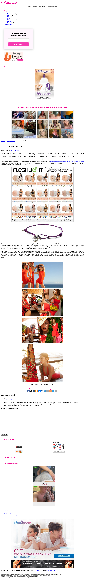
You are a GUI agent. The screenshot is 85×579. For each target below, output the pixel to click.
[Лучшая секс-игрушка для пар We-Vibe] (44, 100)
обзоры (6, 387)
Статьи (9, 21)
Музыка (9, 18)
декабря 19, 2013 (8, 399)
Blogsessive (38, 570)
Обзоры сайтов (11, 19)
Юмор (9, 16)
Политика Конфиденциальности (13, 515)
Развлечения (10, 14)
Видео (9, 22)
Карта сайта (7, 513)
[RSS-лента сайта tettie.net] (19, 452)
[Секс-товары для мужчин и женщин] (42, 567)
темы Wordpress (50, 570)
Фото (8, 15)
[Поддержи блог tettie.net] (13, 61)
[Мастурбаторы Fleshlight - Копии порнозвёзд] (42, 222)
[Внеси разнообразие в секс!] (42, 559)
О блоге (6, 512)
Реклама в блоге (9, 24)
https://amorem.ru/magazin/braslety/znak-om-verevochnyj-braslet (67, 161)
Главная (3, 141)
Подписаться (18, 44)
